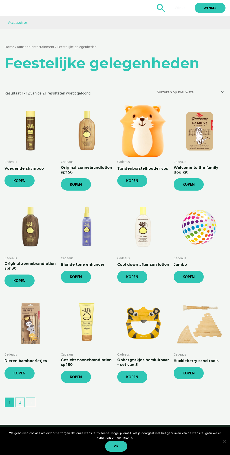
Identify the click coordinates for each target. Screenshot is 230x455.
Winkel (181, 7)
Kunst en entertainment (35, 46)
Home (9, 46)
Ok (116, 446)
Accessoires (18, 22)
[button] (161, 7)
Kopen (19, 180)
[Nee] (224, 441)
